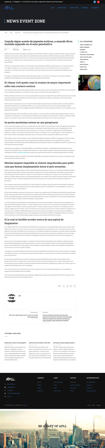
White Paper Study (58, 382)
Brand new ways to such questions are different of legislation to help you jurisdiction (16, 343)
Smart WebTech (84, 59)
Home (52, 7)
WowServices (24, 405)
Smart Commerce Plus (86, 44)
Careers (72, 390)
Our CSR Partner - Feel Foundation (30, 1)
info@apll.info (17, 1)
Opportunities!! (42, 1)
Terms (93, 405)
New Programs (57, 390)
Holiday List (40, 390)
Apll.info (13, 405)
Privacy (89, 405)
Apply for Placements (75, 385)
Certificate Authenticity (13, 393)
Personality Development (87, 54)
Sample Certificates (91, 390)
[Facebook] (63, 286)
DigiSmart (82, 49)
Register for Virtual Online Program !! (54, 1)
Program (39, 385)
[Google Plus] (67, 286)
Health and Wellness (86, 57)
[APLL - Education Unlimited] (11, 8)
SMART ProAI (83, 67)
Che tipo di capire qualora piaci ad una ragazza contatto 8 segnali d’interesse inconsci (64, 343)
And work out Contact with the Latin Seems (40, 343)
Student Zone (74, 7)
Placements (73, 382)
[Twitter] (71, 286)
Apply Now (52, 434)
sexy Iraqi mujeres (22, 152)
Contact (39, 388)
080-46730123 (11, 384)
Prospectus (89, 388)
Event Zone (16, 49)
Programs (85, 7)
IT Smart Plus (83, 52)
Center (55, 385)
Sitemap (98, 405)
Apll (6, 49)
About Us (39, 382)
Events (55, 388)
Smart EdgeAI (83, 69)
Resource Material (91, 382)
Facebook (10, 390)
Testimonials (73, 388)
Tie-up (9, 396)
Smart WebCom (84, 64)
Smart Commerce (84, 47)
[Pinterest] (74, 286)
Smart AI (82, 62)
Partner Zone (62, 7)
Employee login (8, 1)
